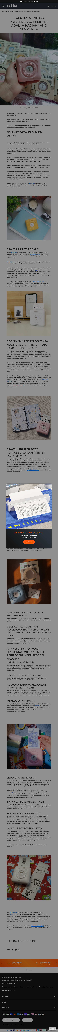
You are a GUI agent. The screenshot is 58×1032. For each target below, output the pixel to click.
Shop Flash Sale (29, 542)
